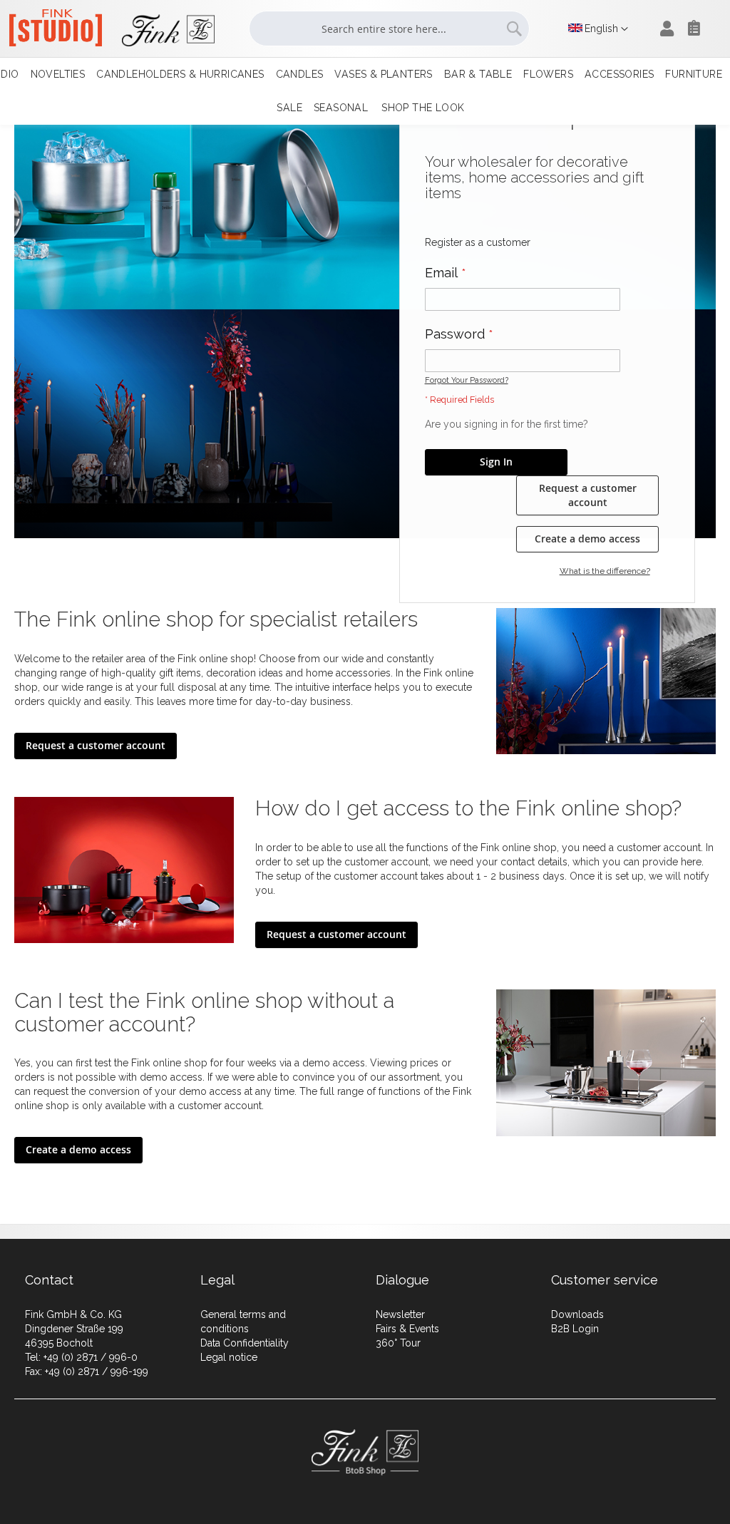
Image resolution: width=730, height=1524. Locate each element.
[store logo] (104, 30)
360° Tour (398, 1343)
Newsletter (400, 1314)
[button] (598, 29)
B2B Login (575, 1328)
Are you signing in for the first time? (506, 424)
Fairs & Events (407, 1328)
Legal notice (228, 1357)
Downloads (577, 1314)
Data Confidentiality (244, 1343)
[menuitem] (58, 74)
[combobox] (389, 28)
